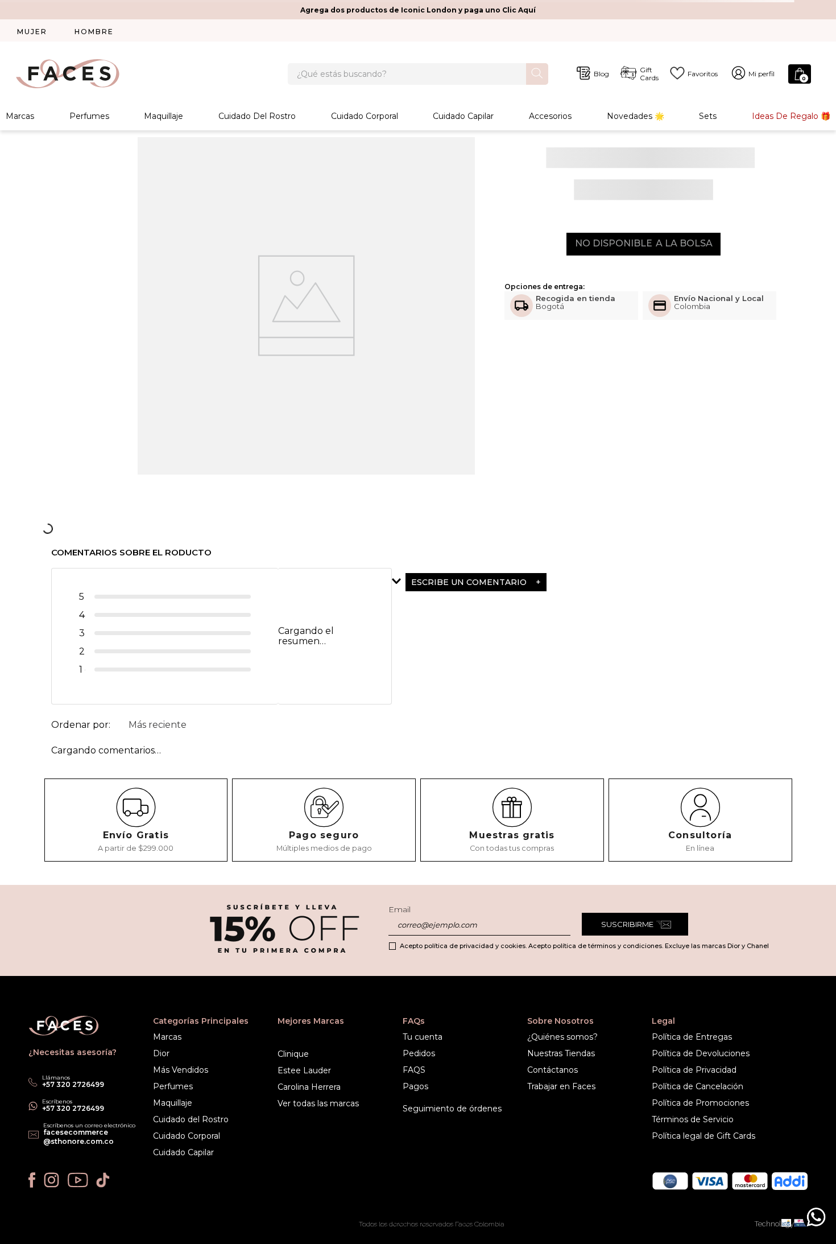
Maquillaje (163, 116)
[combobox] (418, 74)
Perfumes (89, 116)
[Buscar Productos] (537, 73)
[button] (503, 582)
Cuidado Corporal (364, 116)
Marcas (20, 116)
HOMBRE (94, 31)
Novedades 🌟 (635, 116)
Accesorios (550, 116)
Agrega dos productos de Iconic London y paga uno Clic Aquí (418, 10)
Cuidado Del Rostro (257, 116)
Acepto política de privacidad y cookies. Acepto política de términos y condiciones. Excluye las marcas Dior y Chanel (584, 946)
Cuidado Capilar (463, 116)
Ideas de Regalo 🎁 (791, 116)
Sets (708, 116)
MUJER (32, 31)
